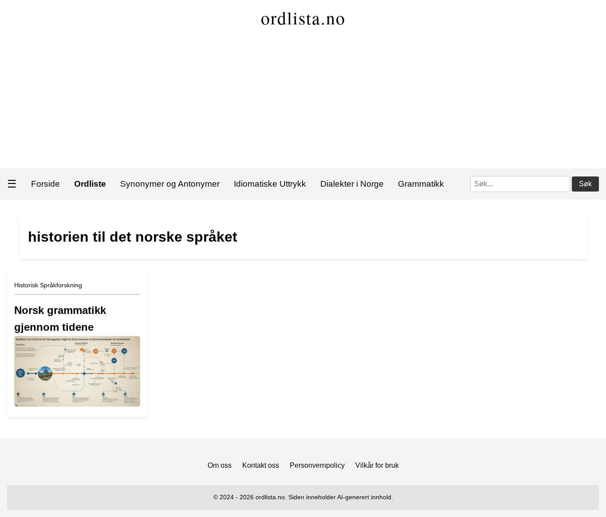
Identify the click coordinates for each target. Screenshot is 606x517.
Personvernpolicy (317, 465)
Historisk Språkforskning (48, 285)
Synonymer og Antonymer (170, 183)
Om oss (220, 465)
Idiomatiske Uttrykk (270, 183)
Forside (45, 183)
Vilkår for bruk (377, 465)
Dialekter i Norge (352, 183)
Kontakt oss (260, 465)
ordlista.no (303, 17)
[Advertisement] (303, 102)
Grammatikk (421, 183)
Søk (585, 184)
